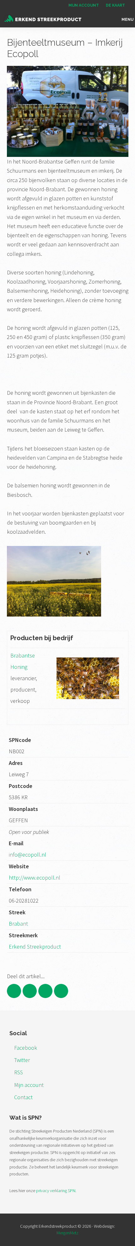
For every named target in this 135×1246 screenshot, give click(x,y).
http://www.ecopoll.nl (34, 877)
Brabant (18, 923)
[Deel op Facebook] (14, 991)
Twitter (22, 1060)
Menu (127, 19)
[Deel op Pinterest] (45, 991)
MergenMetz (67, 1233)
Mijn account (29, 1084)
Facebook (25, 1047)
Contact (23, 1097)
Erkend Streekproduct (35, 946)
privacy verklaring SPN (55, 1190)
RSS (18, 1072)
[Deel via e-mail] (61, 991)
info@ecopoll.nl (27, 854)
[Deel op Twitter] (30, 991)
